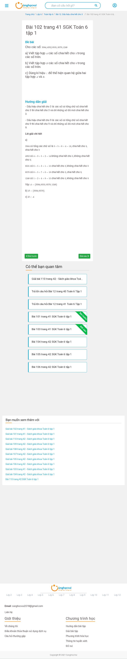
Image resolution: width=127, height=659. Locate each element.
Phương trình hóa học (77, 636)
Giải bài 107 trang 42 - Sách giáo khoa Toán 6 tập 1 (30, 454)
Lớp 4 (30, 595)
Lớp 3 (19, 595)
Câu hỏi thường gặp (15, 636)
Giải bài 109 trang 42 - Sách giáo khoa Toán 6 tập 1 (30, 444)
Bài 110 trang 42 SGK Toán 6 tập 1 (22, 479)
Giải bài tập (72, 631)
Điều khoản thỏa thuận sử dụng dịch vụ (25, 631)
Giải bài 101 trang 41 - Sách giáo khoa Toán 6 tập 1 (30, 434)
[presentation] (55, 47)
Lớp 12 (117, 595)
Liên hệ (8, 612)
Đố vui (69, 645)
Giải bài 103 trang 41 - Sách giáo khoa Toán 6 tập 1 (30, 469)
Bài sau (84, 256)
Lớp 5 (40, 595)
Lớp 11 (105, 595)
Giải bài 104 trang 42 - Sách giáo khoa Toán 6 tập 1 (30, 474)
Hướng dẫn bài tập (76, 626)
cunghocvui (26, 6)
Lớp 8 (72, 595)
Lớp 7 (61, 595)
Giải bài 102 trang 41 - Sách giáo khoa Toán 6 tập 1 (30, 429)
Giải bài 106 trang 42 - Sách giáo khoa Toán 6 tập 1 (30, 464)
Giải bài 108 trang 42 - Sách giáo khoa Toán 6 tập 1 (30, 449)
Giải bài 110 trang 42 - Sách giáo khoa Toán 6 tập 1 (30, 439)
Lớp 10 (94, 595)
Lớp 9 (82, 595)
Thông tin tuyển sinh (76, 641)
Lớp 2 (9, 595)
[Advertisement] (57, 89)
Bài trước (32, 256)
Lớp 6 (51, 595)
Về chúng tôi (11, 626)
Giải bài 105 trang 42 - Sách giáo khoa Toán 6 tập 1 (30, 459)
